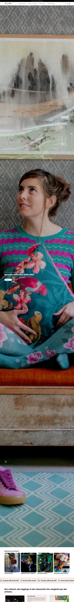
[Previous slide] (5, 563)
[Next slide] (73, 1)
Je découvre (7, 279)
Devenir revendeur (51, 3)
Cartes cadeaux (42, 3)
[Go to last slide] (1, 1)
